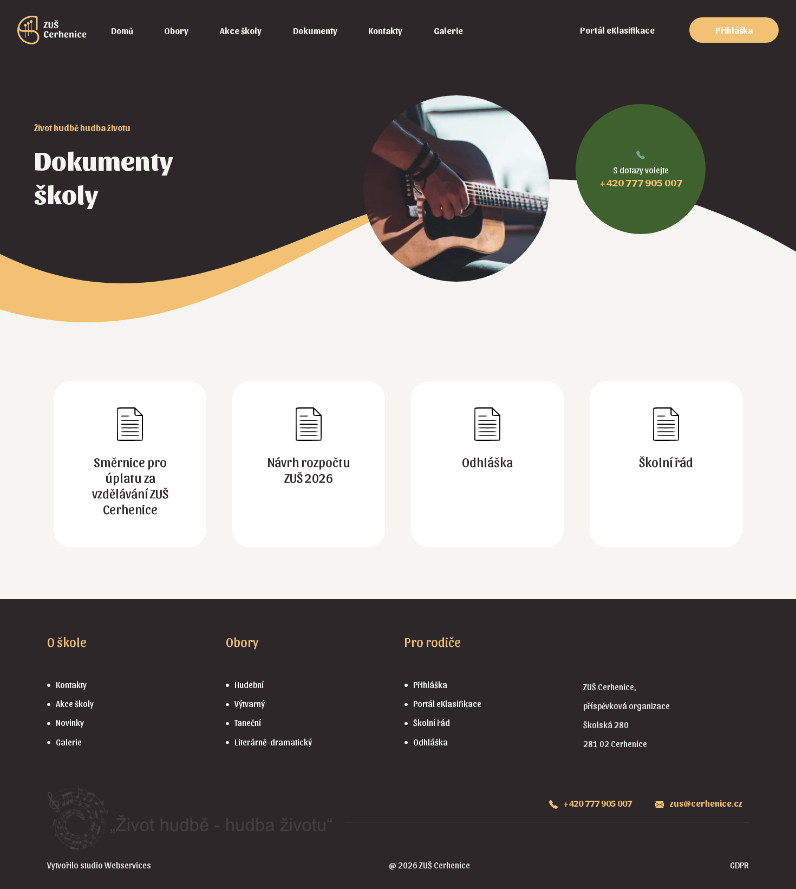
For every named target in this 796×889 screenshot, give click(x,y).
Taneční (247, 722)
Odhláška (430, 742)
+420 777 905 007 (640, 182)
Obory (176, 30)
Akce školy (241, 30)
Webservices (128, 865)
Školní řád (431, 722)
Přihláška (734, 30)
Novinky (70, 722)
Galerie (448, 30)
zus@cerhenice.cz (705, 803)
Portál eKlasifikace (617, 30)
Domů (122, 30)
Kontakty (385, 30)
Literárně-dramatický (273, 742)
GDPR (739, 865)
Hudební (249, 684)
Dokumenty (315, 30)
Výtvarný (249, 703)
